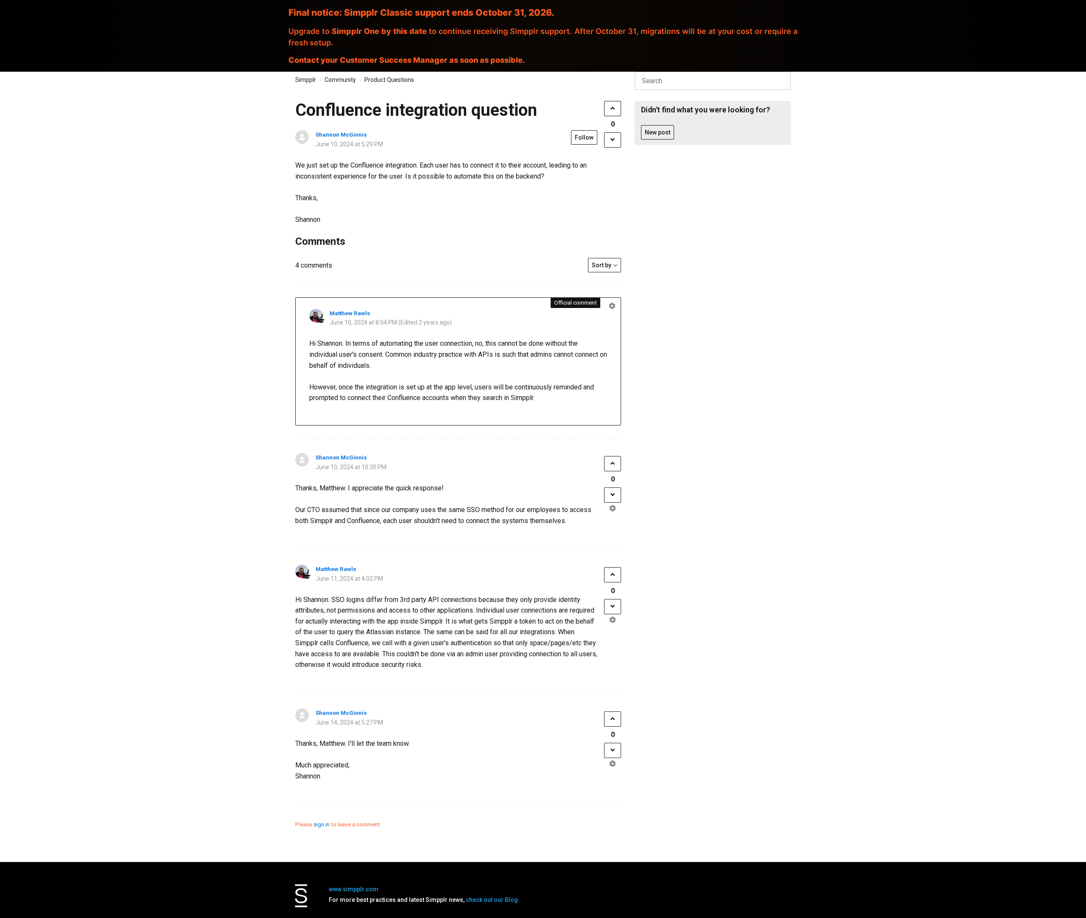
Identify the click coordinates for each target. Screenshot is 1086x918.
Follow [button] (584, 137)
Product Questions (389, 79)
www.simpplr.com (353, 889)
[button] (612, 108)
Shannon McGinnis (341, 134)
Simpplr (305, 79)
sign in (321, 824)
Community (340, 79)
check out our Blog (492, 899)
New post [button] (657, 132)
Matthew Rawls (350, 313)
